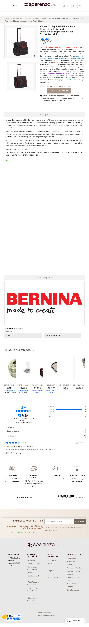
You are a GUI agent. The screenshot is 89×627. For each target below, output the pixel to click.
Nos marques (52, 555)
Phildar (50, 567)
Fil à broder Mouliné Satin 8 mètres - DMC (65, 385)
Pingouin (51, 571)
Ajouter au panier (60, 91)
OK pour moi (14, 616)
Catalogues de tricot (73, 579)
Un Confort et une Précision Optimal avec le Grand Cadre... (51, 385)
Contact (55, 475)
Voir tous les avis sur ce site (23, 422)
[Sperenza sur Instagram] (26, 503)
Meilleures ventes (74, 568)
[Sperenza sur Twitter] (14, 503)
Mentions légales (35, 563)
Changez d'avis (77, 475)
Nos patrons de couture (73, 573)
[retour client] (77, 468)
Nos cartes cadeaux (71, 585)
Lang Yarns (52, 560)
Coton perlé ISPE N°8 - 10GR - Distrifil (10, 385)
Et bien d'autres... (55, 578)
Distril (50, 563)
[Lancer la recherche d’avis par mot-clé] (84, 436)
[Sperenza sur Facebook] (20, 503)
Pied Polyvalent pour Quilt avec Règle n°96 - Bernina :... (79, 385)
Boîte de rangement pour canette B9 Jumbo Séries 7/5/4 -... (24, 385)
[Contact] (12, 468)
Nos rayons (74, 555)
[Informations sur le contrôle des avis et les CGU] (33, 419)
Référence (8, 328)
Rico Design (52, 574)
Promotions (71, 558)
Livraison (12, 475)
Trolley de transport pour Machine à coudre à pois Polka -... (37, 385)
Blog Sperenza (73, 590)
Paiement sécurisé (34, 476)
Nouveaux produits (71, 563)
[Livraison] (33, 468)
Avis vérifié (81, 443)
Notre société (32, 555)
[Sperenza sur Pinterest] (32, 503)
